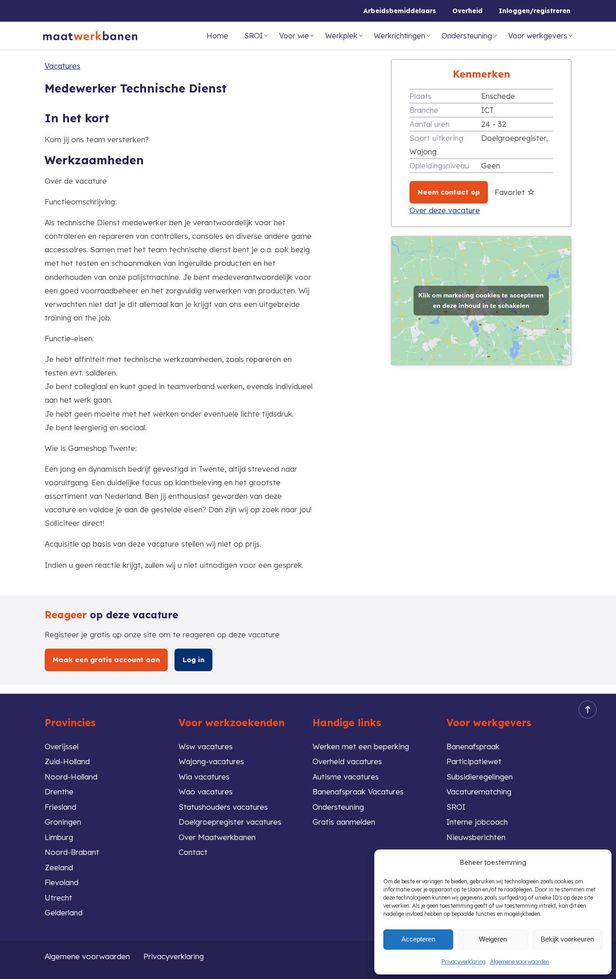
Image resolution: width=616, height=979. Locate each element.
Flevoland (61, 882)
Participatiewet (473, 761)
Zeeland (59, 867)
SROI (253, 35)
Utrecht (58, 897)
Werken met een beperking (361, 746)
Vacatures (62, 65)
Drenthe (59, 791)
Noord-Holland (71, 776)
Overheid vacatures (347, 761)
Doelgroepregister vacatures (230, 821)
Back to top (588, 710)
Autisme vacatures (346, 776)
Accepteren (418, 939)
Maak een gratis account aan (106, 659)
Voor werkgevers (537, 35)
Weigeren (493, 939)
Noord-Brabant (72, 852)
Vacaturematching (478, 791)
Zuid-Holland (67, 761)
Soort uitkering (436, 138)
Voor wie (294, 35)
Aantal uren (429, 124)
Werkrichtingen (399, 35)
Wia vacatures (204, 776)
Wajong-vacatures (211, 761)
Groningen (63, 821)
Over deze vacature (444, 210)
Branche (423, 110)
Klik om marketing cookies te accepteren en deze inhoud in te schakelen (481, 300)
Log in (193, 659)
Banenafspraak (473, 746)
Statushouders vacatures (223, 807)
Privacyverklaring (463, 961)
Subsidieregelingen (479, 776)
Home (217, 35)
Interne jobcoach (477, 821)
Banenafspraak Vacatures (358, 791)
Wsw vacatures (206, 746)
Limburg (59, 837)
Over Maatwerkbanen (217, 837)
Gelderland (64, 912)
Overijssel (61, 746)
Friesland (60, 807)
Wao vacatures (206, 791)
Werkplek (341, 35)
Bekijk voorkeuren (567, 939)
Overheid (467, 11)
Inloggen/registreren (534, 11)
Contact (193, 852)
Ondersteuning (466, 35)
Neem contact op (449, 192)
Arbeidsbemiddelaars (399, 11)
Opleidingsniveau (439, 165)
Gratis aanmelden (344, 821)
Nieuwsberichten (476, 837)
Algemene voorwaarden (519, 961)
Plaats (420, 96)
